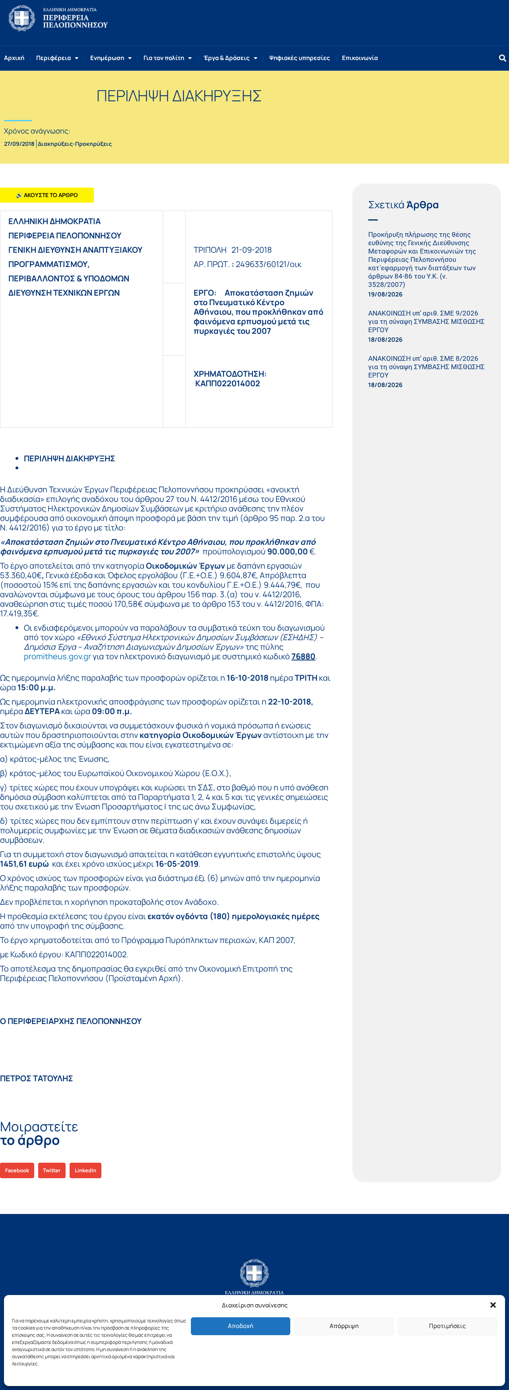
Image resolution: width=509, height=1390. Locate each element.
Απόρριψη (344, 1326)
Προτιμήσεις (447, 1326)
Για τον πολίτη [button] (164, 58)
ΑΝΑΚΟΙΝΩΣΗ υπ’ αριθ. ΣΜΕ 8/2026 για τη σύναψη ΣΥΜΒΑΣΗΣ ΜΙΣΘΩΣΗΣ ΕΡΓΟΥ (426, 366)
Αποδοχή (240, 1326)
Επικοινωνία (360, 58)
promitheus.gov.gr (57, 656)
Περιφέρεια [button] (53, 58)
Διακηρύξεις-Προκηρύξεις (75, 143)
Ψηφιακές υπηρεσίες (299, 58)
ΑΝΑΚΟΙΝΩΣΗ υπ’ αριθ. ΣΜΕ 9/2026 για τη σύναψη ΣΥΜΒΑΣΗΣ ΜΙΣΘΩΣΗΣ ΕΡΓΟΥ (426, 321)
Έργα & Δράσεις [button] (227, 58)
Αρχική (14, 58)
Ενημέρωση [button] (107, 58)
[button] (493, 1305)
